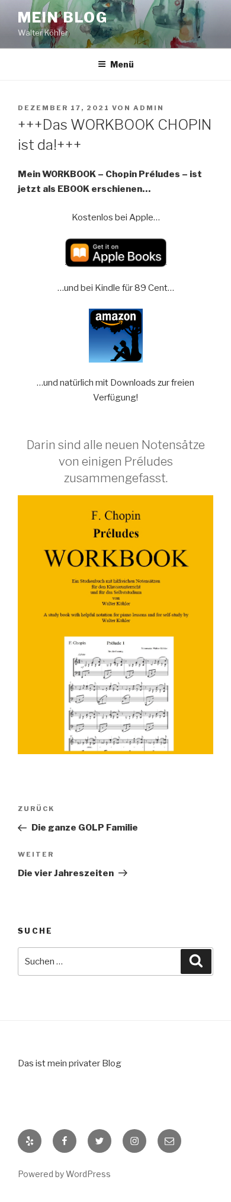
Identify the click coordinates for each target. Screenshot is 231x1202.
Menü (122, 64)
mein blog (63, 17)
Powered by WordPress (64, 1174)
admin (148, 108)
